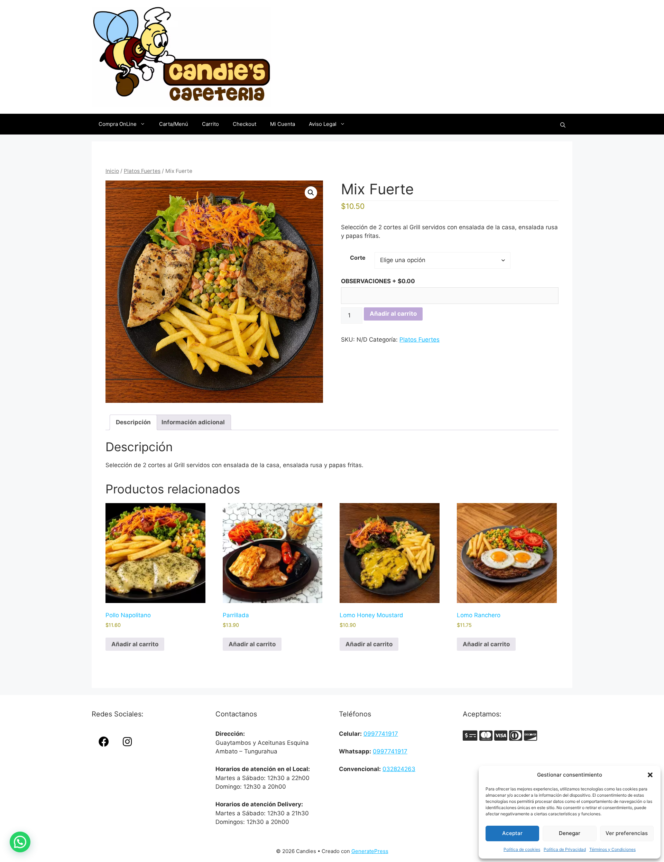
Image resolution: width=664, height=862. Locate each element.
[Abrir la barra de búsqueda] (562, 124)
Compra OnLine (118, 124)
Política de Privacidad (565, 849)
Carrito (210, 124)
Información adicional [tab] (193, 422)
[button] (650, 774)
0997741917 (380, 733)
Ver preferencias (627, 833)
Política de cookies (522, 849)
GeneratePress (369, 851)
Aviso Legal (322, 124)
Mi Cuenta (282, 124)
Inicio (112, 171)
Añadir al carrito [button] (134, 644)
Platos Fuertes (142, 171)
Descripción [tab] (133, 422)
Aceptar (512, 833)
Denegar (569, 833)
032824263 (398, 769)
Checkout (244, 124)
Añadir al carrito (393, 313)
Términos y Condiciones (612, 849)
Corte (358, 257)
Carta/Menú (173, 124)
